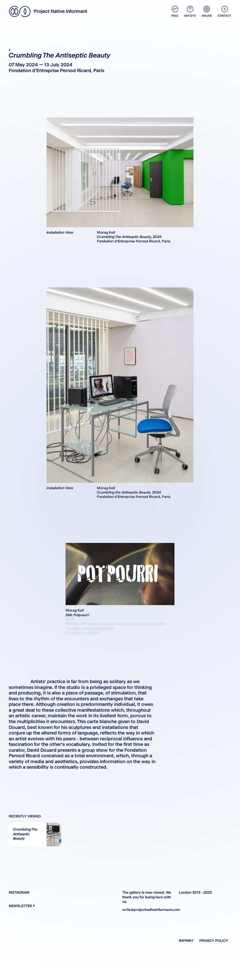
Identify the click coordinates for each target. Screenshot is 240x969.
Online (207, 15)
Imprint (186, 940)
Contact (224, 15)
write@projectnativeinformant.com (148, 909)
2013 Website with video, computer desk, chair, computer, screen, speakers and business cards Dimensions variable (116, 626)
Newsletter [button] (20, 906)
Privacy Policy (213, 940)
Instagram (19, 892)
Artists (190, 15)
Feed (174, 15)
